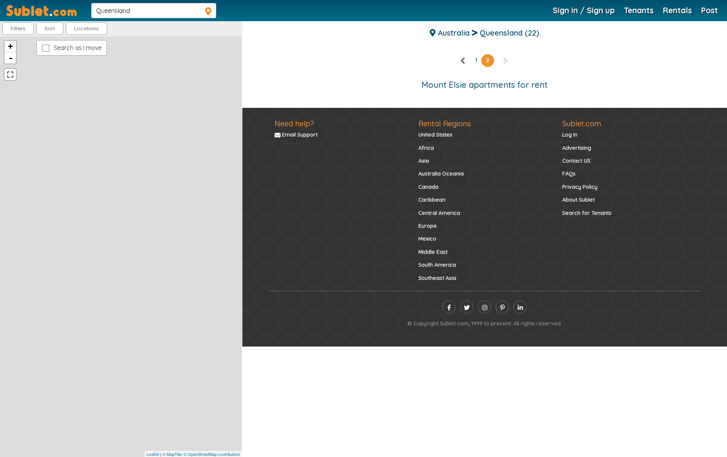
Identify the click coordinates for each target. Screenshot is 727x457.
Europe (427, 225)
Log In (569, 134)
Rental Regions (444, 123)
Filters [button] (18, 28)
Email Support (299, 134)
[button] (86, 28)
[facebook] (449, 307)
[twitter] (466, 307)
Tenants (639, 10)
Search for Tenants (587, 213)
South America (437, 264)
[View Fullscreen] (10, 74)
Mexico (427, 238)
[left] (463, 60)
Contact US (576, 160)
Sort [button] (50, 28)
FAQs (569, 173)
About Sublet (578, 199)
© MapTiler (172, 454)
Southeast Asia (437, 278)
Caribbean (431, 199)
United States (435, 134)
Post (709, 10)
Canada (428, 186)
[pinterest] (502, 307)
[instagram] (484, 307)
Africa (426, 148)
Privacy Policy (580, 186)
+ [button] (10, 46)
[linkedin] (520, 307)
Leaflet (153, 454)
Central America (439, 213)
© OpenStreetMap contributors (212, 454)
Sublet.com (581, 123)
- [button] (10, 58)
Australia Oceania (441, 173)
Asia (423, 160)
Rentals (677, 10)
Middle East (433, 252)
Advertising (576, 148)
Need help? (294, 123)
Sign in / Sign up (584, 10)
